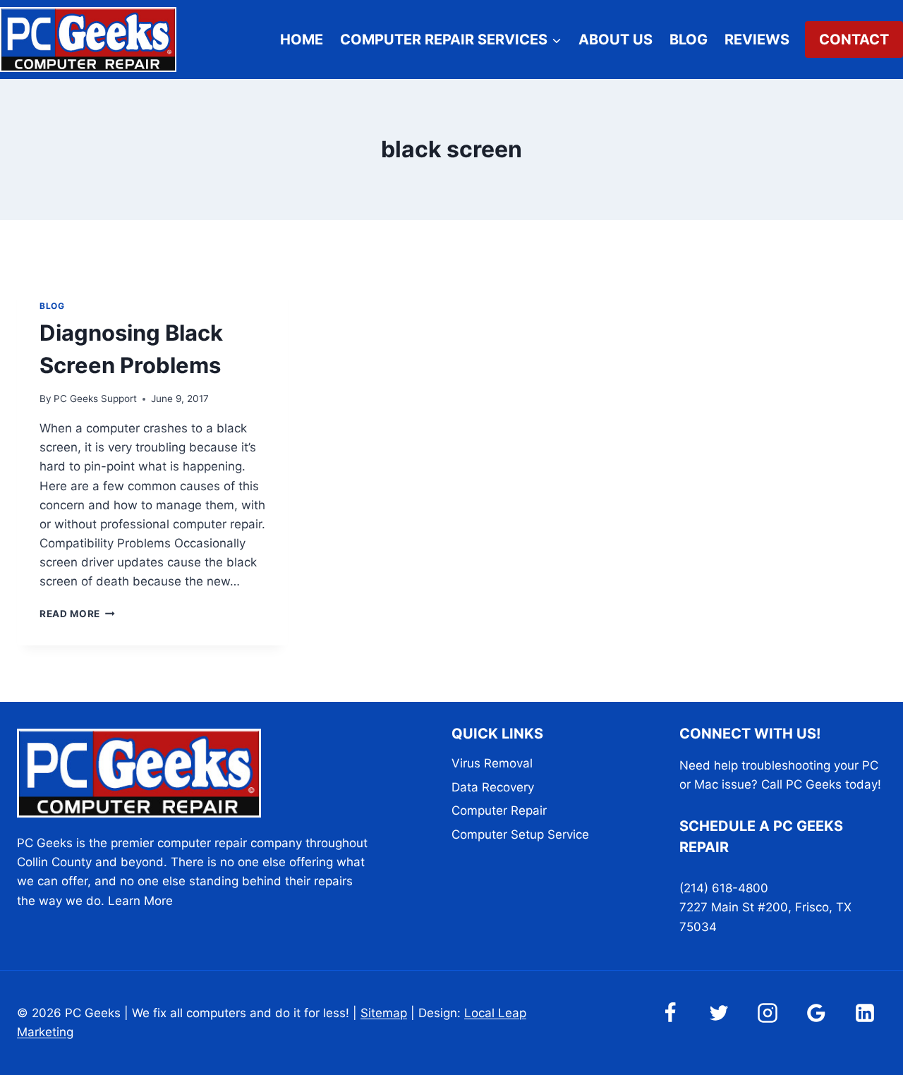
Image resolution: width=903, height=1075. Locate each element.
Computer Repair (499, 810)
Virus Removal (492, 763)
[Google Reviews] (816, 1013)
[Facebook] (670, 1013)
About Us (615, 39)
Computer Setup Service (520, 834)
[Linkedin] (865, 1013)
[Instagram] (767, 1013)
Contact (854, 39)
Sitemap (383, 1013)
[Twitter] (719, 1013)
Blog (688, 39)
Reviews (757, 39)
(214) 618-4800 (723, 888)
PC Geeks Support (95, 398)
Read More (77, 613)
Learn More (140, 901)
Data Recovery (493, 787)
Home (301, 39)
